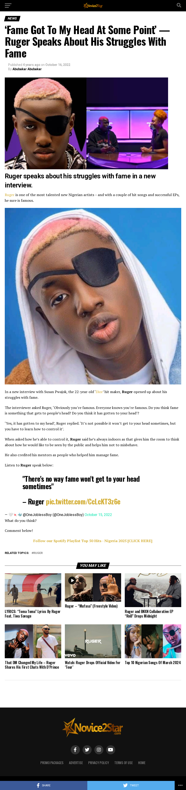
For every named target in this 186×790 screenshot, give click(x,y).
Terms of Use (123, 762)
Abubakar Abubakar (27, 69)
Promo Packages (52, 762)
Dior (99, 391)
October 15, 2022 (98, 515)
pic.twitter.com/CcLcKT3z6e (83, 501)
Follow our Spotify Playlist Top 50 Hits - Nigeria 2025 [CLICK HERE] (92, 540)
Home (141, 762)
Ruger (10, 194)
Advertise (76, 762)
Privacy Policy (98, 762)
